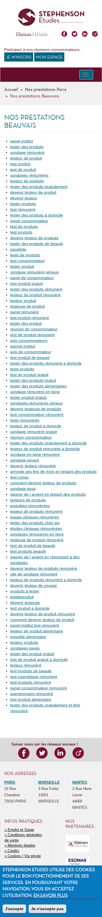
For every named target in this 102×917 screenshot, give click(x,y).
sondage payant (24, 460)
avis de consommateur (30, 352)
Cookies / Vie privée (24, 856)
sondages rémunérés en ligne (37, 534)
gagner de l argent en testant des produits (48, 494)
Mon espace (49, 57)
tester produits (23, 203)
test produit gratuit (26, 283)
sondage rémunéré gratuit (33, 431)
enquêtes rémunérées (30, 505)
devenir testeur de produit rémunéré (42, 614)
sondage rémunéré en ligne (35, 391)
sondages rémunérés (29, 175)
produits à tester (24, 591)
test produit (20, 164)
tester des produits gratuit (33, 380)
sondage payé (23, 488)
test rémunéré (22, 209)
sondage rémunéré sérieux (34, 272)
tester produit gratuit (28, 397)
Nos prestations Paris (46, 90)
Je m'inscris (18, 57)
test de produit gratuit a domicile (39, 659)
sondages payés (25, 648)
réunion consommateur (31, 437)
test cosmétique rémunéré (33, 676)
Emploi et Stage (21, 830)
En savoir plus (50, 896)
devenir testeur (23, 198)
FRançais (23, 34)
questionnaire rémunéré (31, 693)
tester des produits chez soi (35, 522)
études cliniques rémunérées (36, 528)
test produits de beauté (31, 671)
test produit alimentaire (30, 699)
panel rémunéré (24, 312)
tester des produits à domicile (36, 215)
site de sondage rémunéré (34, 574)
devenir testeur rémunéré (33, 465)
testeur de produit (26, 158)
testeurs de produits (28, 500)
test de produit (23, 169)
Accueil (11, 90)
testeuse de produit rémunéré (36, 540)
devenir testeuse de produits (35, 409)
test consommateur (27, 260)
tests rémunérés (24, 420)
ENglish (41, 34)
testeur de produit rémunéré (35, 295)
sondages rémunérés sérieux (36, 403)
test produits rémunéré (30, 682)
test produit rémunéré (29, 317)
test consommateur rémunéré (36, 414)
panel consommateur (29, 220)
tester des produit (26, 323)
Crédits (13, 851)
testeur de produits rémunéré (36, 511)
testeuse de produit (27, 306)
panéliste (18, 249)
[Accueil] (51, 17)
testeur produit (23, 300)
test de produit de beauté (32, 545)
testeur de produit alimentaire (36, 631)
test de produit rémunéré (32, 334)
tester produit (22, 266)
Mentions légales (21, 845)
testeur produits (24, 642)
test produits (21, 232)
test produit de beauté (30, 357)
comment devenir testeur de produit (42, 619)
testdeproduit (22, 597)
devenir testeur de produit (33, 192)
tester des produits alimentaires (38, 386)
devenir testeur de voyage (33, 585)
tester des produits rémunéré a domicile (46, 363)
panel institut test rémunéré (34, 625)
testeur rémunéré (25, 665)
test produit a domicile (30, 608)
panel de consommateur (32, 277)
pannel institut (22, 346)
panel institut (21, 141)
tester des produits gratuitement (38, 186)
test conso (19, 477)
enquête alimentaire (28, 636)
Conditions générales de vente (23, 837)
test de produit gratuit (29, 374)
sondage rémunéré (27, 152)
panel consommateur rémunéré (38, 688)
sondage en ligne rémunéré (35, 454)
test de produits (24, 226)
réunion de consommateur (34, 329)
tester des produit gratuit (32, 654)
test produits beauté (28, 551)
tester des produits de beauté (36, 243)
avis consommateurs (28, 340)
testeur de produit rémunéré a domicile (45, 448)
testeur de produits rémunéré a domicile (46, 579)
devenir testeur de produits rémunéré (43, 568)
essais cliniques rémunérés (34, 517)
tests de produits (25, 255)
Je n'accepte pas (47, 908)
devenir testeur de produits (34, 238)
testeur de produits (27, 181)
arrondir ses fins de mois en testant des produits (53, 471)
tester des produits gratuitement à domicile (48, 443)
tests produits (22, 369)
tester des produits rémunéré (36, 289)
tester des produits (27, 146)
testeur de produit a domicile (35, 426)
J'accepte (14, 908)
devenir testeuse (25, 602)
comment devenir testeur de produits (43, 483)
